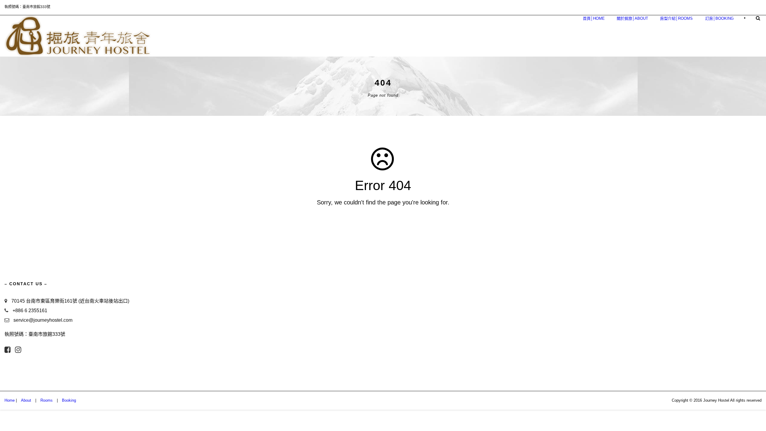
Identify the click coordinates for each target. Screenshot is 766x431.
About (26, 400)
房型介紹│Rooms (676, 18)
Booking (69, 400)
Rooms (46, 400)
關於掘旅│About (632, 18)
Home (9, 400)
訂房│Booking (719, 18)
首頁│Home (594, 18)
